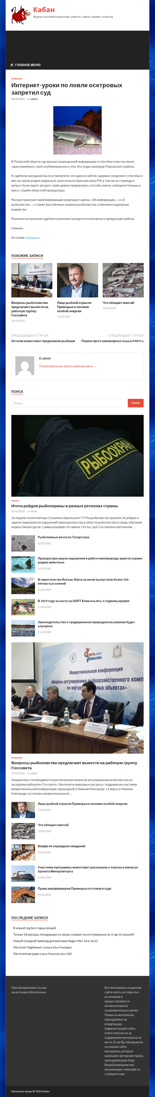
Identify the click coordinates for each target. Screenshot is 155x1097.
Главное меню (28, 65)
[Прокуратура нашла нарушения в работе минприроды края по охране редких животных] (23, 571)
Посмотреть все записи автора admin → (68, 366)
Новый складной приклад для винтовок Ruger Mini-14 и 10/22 (55, 941)
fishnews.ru (33, 237)
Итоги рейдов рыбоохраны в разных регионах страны (64, 505)
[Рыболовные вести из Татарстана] (23, 550)
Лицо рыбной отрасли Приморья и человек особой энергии (74, 307)
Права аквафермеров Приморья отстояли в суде (74, 888)
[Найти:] (77, 403)
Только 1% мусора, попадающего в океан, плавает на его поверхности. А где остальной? (74, 934)
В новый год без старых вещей (34, 928)
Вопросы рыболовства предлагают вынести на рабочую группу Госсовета (29, 309)
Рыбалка (16, 79)
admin (34, 98)
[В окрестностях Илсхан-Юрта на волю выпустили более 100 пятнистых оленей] (23, 593)
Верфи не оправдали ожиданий (61, 846)
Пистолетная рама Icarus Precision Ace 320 (42, 953)
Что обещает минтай (118, 303)
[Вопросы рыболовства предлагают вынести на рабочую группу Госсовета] (31, 298)
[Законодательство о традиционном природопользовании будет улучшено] (23, 635)
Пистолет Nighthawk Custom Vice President (42, 947)
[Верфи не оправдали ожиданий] (23, 859)
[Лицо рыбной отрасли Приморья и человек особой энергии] (77, 298)
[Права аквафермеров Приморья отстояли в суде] (23, 902)
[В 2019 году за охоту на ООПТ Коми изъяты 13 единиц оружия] (23, 614)
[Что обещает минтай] (123, 298)
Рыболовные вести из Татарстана (63, 537)
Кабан (44, 9)
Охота (15, 501)
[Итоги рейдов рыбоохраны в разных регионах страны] (77, 497)
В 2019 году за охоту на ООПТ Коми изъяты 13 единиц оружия (83, 601)
